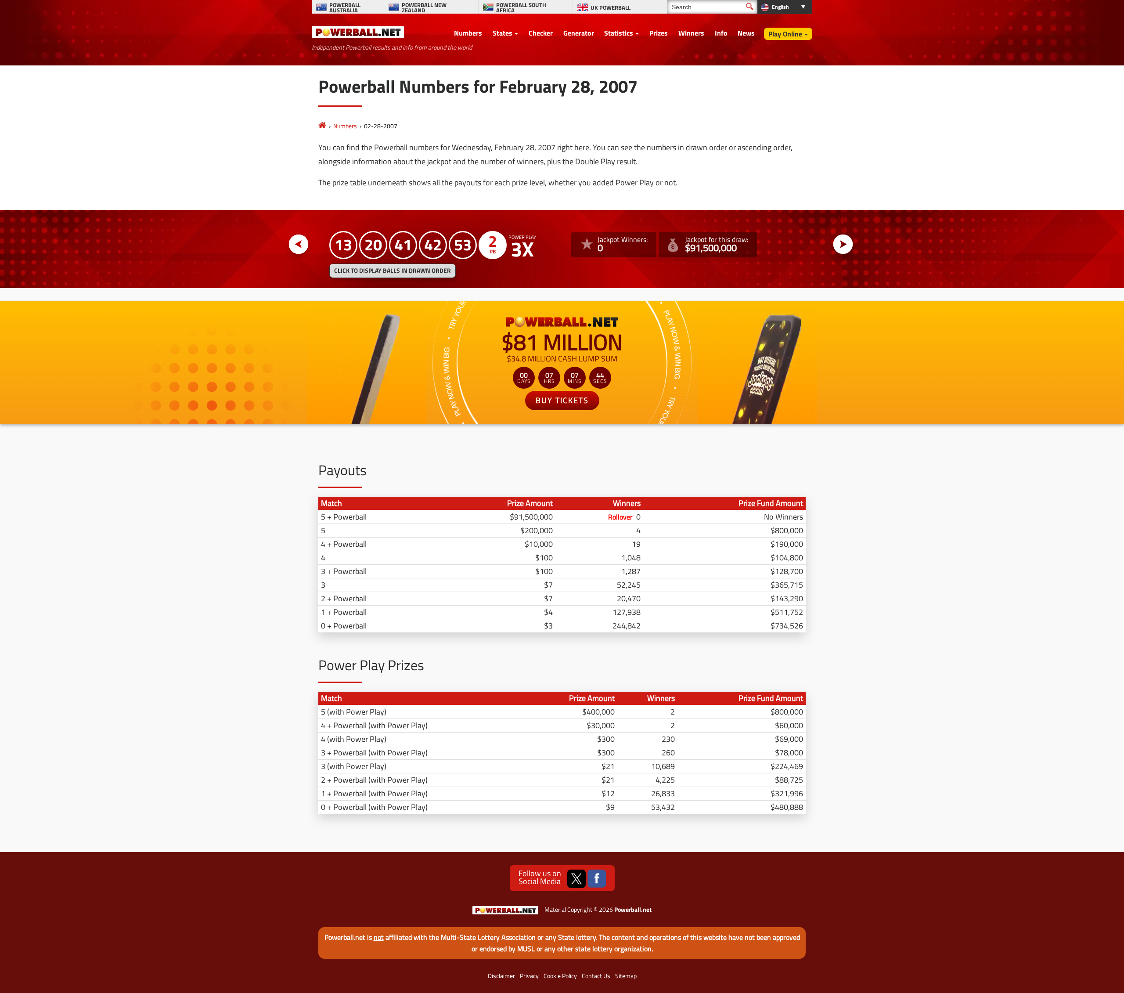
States (502, 33)
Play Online (785, 34)
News (746, 33)
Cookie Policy (560, 976)
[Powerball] (322, 125)
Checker (541, 33)
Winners (691, 33)
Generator (578, 33)
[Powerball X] (576, 879)
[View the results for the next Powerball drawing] (843, 244)
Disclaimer (501, 976)
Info (721, 33)
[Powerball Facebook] (596, 879)
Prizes (658, 33)
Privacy (529, 976)
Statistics (618, 33)
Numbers (468, 33)
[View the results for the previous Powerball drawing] (299, 244)
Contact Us (596, 976)
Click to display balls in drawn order (392, 270)
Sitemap (626, 976)
